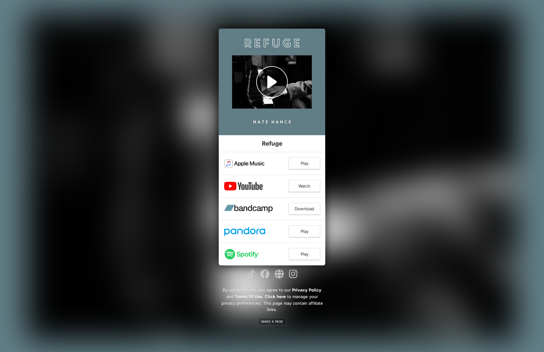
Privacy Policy (306, 289)
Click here (275, 296)
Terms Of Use (248, 296)
